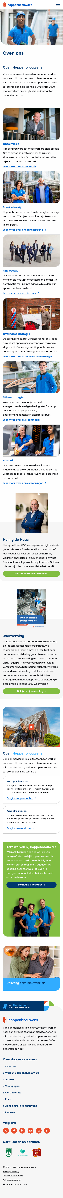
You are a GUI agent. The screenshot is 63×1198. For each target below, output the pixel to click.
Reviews (10, 1112)
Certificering (13, 1092)
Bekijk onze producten (20, 798)
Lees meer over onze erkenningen (23, 483)
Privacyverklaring (11, 1171)
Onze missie (11, 144)
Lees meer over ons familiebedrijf (23, 229)
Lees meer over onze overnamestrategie (27, 356)
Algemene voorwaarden (15, 1184)
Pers (8, 1099)
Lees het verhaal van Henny (30, 573)
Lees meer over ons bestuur (19, 293)
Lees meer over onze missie (19, 166)
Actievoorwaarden (12, 1180)
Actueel (9, 1079)
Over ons (10, 1066)
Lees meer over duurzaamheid (21, 419)
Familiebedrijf (12, 207)
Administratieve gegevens (21, 1105)
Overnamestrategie (16, 334)
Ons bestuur (11, 270)
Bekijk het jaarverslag (30, 691)
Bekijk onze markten (19, 828)
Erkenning (9, 460)
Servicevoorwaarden (13, 1175)
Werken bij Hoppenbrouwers (22, 1073)
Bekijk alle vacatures (30, 884)
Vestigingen (12, 1086)
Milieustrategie (13, 397)
